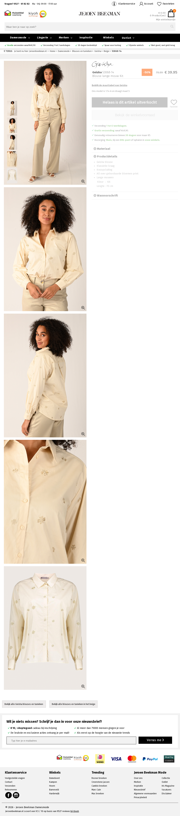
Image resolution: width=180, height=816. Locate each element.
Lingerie (42, 37)
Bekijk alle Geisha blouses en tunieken (24, 704)
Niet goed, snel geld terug (163, 45)
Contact (8, 782)
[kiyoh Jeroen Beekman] (81, 757)
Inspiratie (85, 37)
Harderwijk (54, 793)
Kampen (53, 782)
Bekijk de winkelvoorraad (135, 115)
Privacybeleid (140, 797)
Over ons (138, 778)
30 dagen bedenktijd (87, 45)
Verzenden (10, 786)
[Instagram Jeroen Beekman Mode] (16, 795)
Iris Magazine (168, 786)
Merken (64, 37)
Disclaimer (167, 793)
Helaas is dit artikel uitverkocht (130, 102)
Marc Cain (96, 789)
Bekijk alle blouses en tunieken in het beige (73, 704)
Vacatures (166, 789)
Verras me (154, 740)
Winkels (108, 37)
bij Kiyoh (74, 811)
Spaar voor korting (112, 45)
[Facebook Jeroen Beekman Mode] (8, 795)
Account (148, 3)
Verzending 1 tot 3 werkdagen (56, 45)
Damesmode (18, 37)
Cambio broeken (99, 786)
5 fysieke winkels (136, 45)
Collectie (166, 778)
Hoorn (52, 786)
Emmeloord (54, 778)
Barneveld (54, 789)
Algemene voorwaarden (145, 793)
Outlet (126, 37)
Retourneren (11, 789)
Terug (8, 51)
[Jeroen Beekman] (99, 13)
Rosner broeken (99, 778)
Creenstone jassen (101, 782)
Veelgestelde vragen (15, 778)
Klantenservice (126, 3)
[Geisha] (103, 64)
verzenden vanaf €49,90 (21, 45)
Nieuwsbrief (139, 789)
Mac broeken (98, 793)
